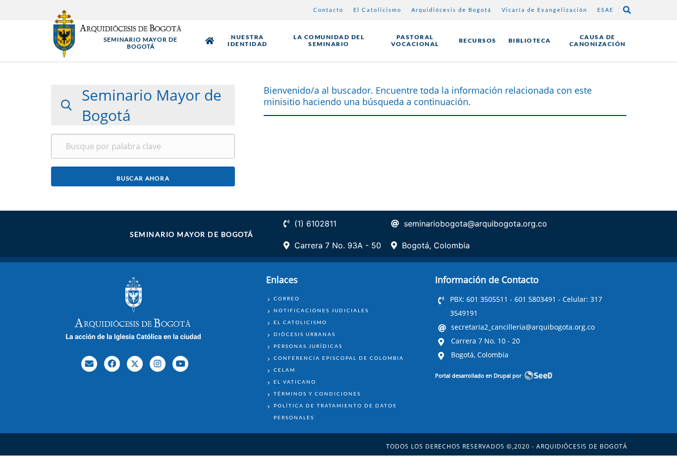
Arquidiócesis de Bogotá (451, 9)
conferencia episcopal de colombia (339, 358)
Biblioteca (529, 40)
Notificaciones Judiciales (321, 310)
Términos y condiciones (317, 394)
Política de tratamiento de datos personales (335, 411)
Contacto (328, 9)
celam (284, 370)
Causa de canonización (597, 40)
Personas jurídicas (308, 346)
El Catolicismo (377, 9)
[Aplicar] (143, 176)
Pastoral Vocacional (415, 40)
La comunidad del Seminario (328, 40)
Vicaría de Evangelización (544, 9)
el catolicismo (300, 322)
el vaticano (295, 382)
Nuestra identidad (247, 40)
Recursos (478, 40)
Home (210, 41)
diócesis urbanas (305, 334)
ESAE (605, 9)
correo (287, 298)
